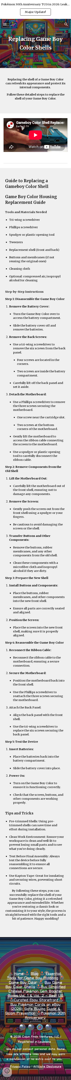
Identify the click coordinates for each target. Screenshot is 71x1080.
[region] (35, 9)
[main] (35, 43)
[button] (4, 24)
